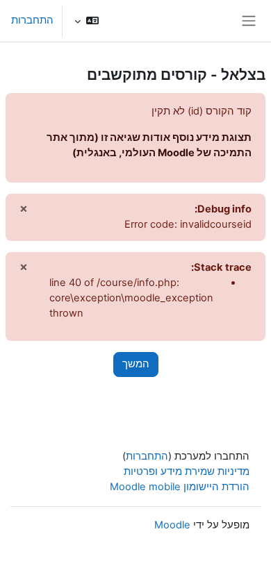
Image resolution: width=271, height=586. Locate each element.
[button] (86, 21)
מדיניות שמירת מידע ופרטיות (186, 471)
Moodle (172, 525)
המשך (135, 364)
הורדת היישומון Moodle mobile (179, 486)
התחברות (32, 20)
